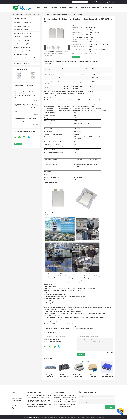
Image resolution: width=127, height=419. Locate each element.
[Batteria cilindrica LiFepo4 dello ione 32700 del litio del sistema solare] (78, 367)
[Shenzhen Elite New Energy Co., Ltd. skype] (30, 137)
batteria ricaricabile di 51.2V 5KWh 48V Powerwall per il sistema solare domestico (65, 405)
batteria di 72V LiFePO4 (21, 37)
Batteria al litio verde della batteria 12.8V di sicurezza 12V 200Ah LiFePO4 (39, 405)
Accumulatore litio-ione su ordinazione (25, 58)
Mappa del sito (16, 408)
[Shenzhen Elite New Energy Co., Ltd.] (21, 7)
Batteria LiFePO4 (26, 14)
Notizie (104, 7)
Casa (38, 7)
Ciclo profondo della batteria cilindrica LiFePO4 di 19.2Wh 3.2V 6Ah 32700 (50, 375)
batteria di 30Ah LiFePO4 (59, 328)
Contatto (76, 57)
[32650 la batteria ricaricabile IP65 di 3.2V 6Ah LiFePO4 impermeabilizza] (64, 367)
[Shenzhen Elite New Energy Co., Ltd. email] (16, 137)
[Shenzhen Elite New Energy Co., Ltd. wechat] (25, 137)
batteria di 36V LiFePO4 (21, 30)
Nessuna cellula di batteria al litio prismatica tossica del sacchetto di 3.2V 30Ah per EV (56, 53)
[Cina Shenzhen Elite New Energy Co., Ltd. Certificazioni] (19, 75)
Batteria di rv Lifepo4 (20, 63)
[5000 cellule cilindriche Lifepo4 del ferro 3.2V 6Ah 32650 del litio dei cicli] (92, 367)
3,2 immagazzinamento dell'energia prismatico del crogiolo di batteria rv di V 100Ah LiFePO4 (107, 375)
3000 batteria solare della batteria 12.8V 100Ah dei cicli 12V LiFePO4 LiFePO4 (39, 401)
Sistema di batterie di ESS (22, 47)
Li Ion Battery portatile (21, 51)
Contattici (95, 7)
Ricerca (90, 2)
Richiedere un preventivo (99, 2)
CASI (110, 7)
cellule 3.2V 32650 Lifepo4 (74, 328)
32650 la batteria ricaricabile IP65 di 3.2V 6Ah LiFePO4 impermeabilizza (64, 375)
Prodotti (46, 7)
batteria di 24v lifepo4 (20, 26)
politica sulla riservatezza (30, 417)
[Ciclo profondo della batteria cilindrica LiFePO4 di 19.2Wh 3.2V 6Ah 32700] (50, 367)
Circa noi (54, 7)
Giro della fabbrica (66, 7)
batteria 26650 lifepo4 (88, 328)
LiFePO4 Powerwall (20, 44)
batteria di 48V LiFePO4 (21, 33)
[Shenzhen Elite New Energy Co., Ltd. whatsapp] (20, 137)
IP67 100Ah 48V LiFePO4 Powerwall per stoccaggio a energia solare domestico (65, 396)
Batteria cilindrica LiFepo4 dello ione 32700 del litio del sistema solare (78, 375)
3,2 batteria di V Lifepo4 (21, 40)
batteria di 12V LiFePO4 (21, 22)
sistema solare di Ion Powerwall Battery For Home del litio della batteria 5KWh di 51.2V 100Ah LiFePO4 (65, 401)
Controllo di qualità (82, 7)
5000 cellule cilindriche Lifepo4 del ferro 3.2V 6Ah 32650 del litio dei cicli (92, 375)
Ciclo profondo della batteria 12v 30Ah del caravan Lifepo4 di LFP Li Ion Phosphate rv (39, 396)
